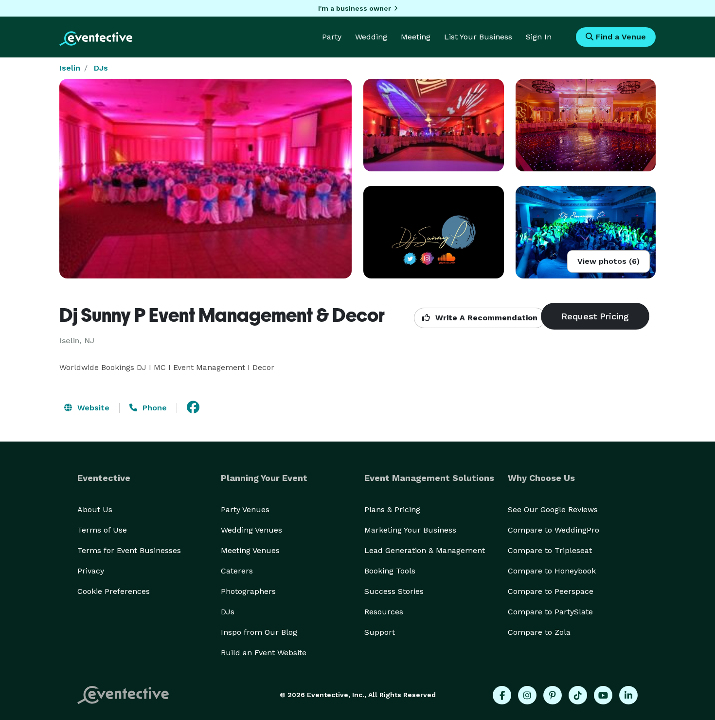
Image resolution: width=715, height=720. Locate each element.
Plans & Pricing (392, 509)
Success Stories (394, 591)
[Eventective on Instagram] (527, 695)
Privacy (90, 570)
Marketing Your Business (410, 530)
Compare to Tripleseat (550, 550)
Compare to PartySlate (550, 611)
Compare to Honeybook (552, 570)
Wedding (371, 36)
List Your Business (478, 36)
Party (331, 36)
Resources (383, 611)
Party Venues (245, 509)
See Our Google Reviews (553, 509)
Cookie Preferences (113, 591)
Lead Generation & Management (424, 550)
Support (379, 632)
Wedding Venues (251, 530)
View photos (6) (608, 261)
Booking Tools (389, 570)
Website (92, 407)
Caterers (237, 570)
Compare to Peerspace (550, 591)
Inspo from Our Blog (259, 632)
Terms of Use (102, 530)
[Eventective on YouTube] (603, 695)
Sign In (539, 36)
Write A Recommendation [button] (485, 317)
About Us (94, 509)
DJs (101, 68)
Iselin (69, 68)
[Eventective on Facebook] (502, 695)
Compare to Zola (539, 632)
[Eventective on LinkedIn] (628, 695)
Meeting (415, 36)
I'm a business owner (354, 8)
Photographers (248, 591)
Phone (153, 407)
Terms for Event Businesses (129, 550)
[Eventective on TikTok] (578, 695)
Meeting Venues (250, 550)
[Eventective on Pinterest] (552, 695)
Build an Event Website (263, 652)
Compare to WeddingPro (553, 530)
